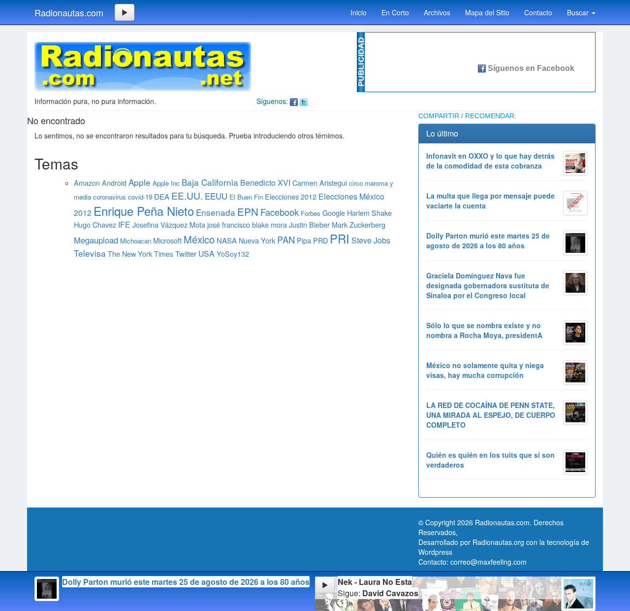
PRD (320, 240)
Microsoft (167, 240)
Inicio (358, 12)
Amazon (87, 182)
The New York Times (140, 253)
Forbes (310, 213)
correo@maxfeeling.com (488, 562)
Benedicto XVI (265, 182)
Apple (139, 182)
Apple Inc (166, 183)
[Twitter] (304, 101)
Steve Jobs (370, 240)
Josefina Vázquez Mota (168, 224)
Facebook (279, 211)
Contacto (538, 12)
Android (114, 182)
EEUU (216, 196)
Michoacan (135, 240)
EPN (247, 211)
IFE (124, 224)
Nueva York (257, 240)
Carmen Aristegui (319, 182)
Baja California (210, 182)
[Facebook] (294, 101)
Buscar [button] (579, 12)
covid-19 (140, 197)
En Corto (395, 12)
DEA (161, 196)
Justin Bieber (309, 224)
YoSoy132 (233, 253)
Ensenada (215, 212)
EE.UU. (187, 195)
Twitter (185, 253)
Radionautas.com (68, 12)
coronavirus (109, 197)
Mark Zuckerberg (358, 224)
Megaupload (96, 240)
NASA (227, 240)
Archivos (437, 12)
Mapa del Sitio (487, 12)
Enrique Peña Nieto (144, 210)
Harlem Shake (369, 212)
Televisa (90, 253)
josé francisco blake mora (247, 224)
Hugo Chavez (95, 224)
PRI (339, 238)
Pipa (304, 240)
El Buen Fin (246, 197)
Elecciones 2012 (290, 196)
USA (206, 253)
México (199, 239)
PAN (286, 239)
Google (333, 212)
